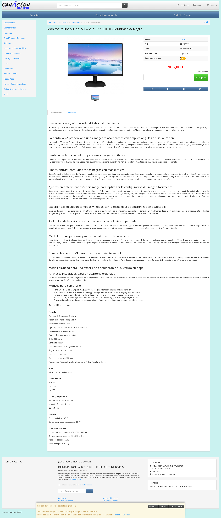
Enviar (89, 491)
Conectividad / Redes (12, 53)
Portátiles (8, 33)
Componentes (10, 28)
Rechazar (164, 506)
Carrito (212, 5)
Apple (6, 94)
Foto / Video (9, 79)
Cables (6, 63)
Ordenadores (9, 22)
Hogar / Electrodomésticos (15, 84)
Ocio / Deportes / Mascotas (15, 89)
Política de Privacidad (75, 479)
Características (55, 112)
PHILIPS (183, 39)
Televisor (8, 43)
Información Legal (110, 498)
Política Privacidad (65, 500)
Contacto (199, 5)
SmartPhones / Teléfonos (14, 38)
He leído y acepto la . (76, 485)
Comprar (201, 77)
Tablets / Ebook (10, 74)
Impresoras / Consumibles (15, 48)
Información (71, 112)
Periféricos (8, 68)
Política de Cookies (122, 515)
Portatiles (34, 15)
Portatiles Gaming (182, 15)
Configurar (153, 506)
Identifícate (184, 5)
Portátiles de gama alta (106, 15)
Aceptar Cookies (176, 506)
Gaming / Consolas (12, 58)
